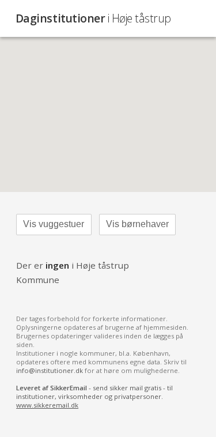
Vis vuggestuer (53, 224)
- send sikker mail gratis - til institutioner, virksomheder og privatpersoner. (94, 396)
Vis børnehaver (137, 224)
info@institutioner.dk (49, 370)
